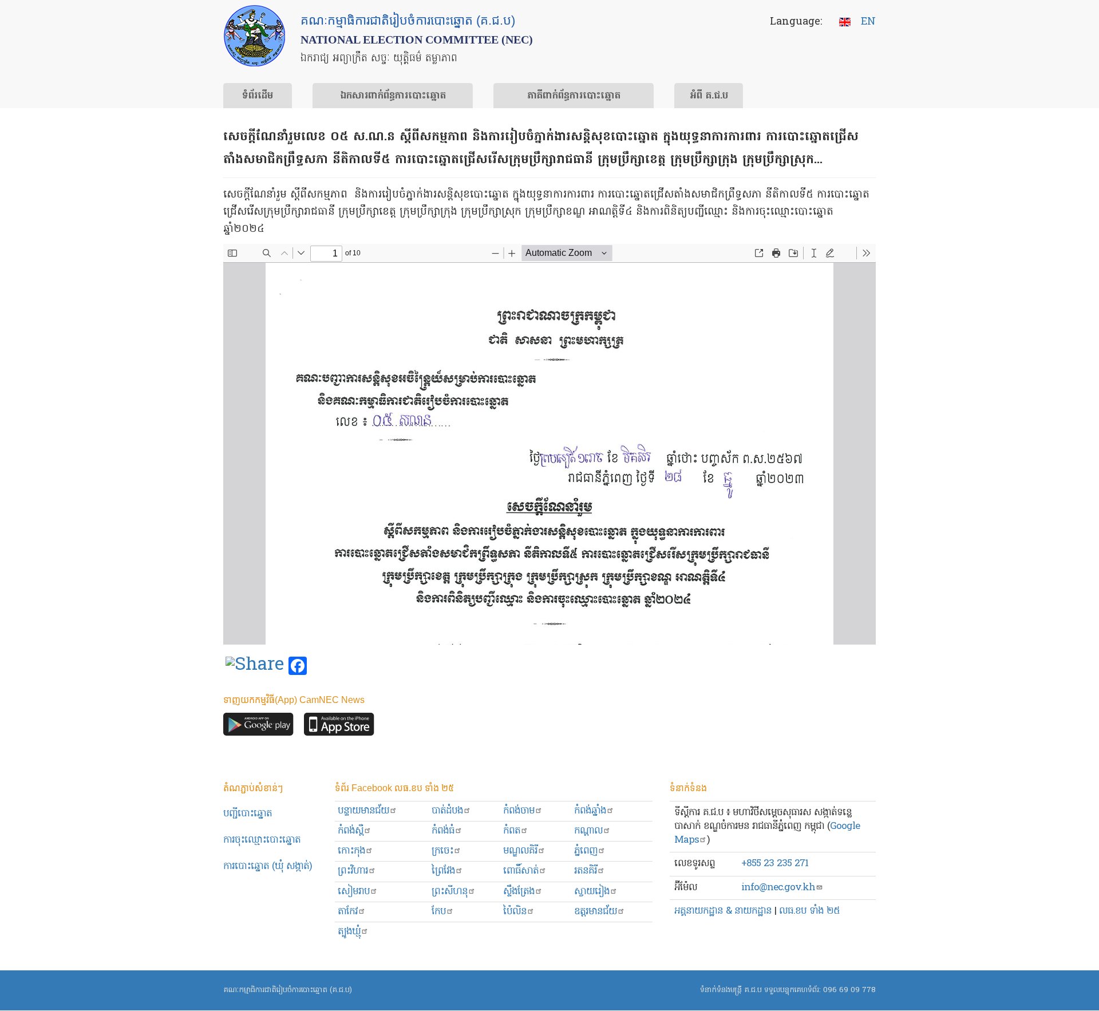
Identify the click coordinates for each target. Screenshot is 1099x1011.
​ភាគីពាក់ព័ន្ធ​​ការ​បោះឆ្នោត (573, 96)
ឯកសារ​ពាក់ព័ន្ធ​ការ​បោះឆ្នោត (393, 96)
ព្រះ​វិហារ (353, 871)
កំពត (511, 831)
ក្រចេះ (442, 851)
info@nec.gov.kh (778, 887)
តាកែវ (348, 912)
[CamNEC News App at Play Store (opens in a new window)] (258, 726)
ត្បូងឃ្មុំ (349, 932)
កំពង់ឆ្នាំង (590, 811)
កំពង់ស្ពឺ (350, 831)
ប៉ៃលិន (515, 912)
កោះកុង (351, 851)
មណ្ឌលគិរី (520, 851)
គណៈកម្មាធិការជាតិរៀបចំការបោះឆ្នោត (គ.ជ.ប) (287, 990)
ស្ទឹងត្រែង (519, 891)
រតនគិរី (585, 871)
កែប (439, 912)
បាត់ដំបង (447, 811)
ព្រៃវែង (443, 871)
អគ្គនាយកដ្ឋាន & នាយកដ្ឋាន (723, 911)
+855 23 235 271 (774, 863)
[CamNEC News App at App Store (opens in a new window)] (339, 726)
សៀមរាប (354, 891)
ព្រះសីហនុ (450, 891)
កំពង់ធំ (443, 831)
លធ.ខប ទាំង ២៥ (809, 911)
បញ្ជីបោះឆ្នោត (247, 814)
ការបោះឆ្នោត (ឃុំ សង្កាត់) (267, 866)
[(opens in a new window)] (254, 666)
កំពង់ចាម (519, 811)
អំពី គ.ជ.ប (709, 96)
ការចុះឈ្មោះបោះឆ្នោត (262, 840)
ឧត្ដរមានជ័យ (595, 912)
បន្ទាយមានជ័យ (363, 811)
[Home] (254, 36)
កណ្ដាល (588, 831)
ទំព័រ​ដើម (257, 96)
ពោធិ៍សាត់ (521, 871)
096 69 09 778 (849, 990)
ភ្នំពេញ (586, 851)
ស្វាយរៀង (592, 891)
